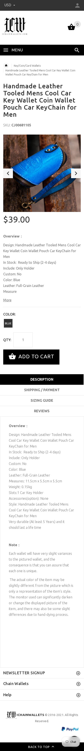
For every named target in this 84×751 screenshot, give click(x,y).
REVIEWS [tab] (42, 411)
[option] (42, 173)
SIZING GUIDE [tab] (42, 400)
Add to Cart (35, 356)
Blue (8, 323)
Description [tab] (41, 379)
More (7, 300)
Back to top (39, 746)
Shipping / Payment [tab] (42, 390)
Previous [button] (8, 173)
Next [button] (76, 173)
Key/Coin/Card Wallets (27, 65)
